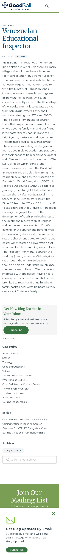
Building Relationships (14, 402)
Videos (6, 371)
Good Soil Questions (13, 366)
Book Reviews (10, 353)
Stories (21, 56)
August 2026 (12, 450)
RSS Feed (9, 339)
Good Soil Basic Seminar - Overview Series (25, 419)
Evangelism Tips (11, 397)
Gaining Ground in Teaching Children (22, 424)
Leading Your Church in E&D (18, 375)
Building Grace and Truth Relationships (23, 432)
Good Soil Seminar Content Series (20, 384)
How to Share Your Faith (15, 388)
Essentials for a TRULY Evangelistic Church (25, 428)
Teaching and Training (14, 393)
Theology (7, 362)
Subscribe (16, 330)
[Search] (8, 460)
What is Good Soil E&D (14, 380)
